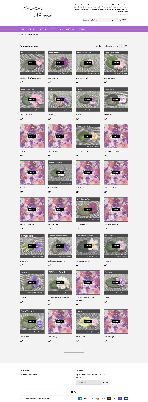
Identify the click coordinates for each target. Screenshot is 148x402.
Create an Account (123, 15)
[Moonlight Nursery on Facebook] (72, 392)
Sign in (113, 15)
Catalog (31, 29)
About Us (81, 29)
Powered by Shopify (44, 398)
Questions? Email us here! (28, 375)
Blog (61, 29)
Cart (124, 20)
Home (22, 29)
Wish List (43, 29)
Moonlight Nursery (30, 398)
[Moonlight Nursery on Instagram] (75, 392)
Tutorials (70, 29)
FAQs (53, 29)
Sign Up (105, 382)
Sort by (98, 46)
